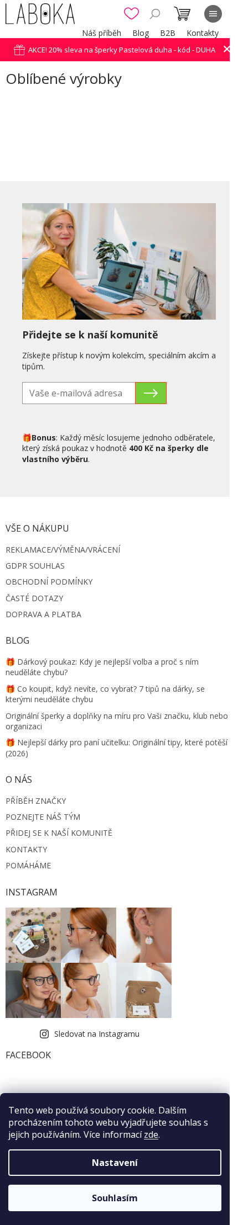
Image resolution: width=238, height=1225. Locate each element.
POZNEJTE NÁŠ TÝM (43, 817)
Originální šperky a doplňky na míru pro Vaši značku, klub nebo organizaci (117, 720)
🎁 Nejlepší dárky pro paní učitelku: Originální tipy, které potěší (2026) (116, 747)
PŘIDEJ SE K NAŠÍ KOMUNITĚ (59, 833)
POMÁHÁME (28, 865)
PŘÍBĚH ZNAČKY (36, 801)
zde (151, 1134)
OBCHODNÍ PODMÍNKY (49, 581)
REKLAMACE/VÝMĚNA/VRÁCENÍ (63, 549)
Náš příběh (101, 33)
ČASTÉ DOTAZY (34, 598)
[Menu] (213, 14)
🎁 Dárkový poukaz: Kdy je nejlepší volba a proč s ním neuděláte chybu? (102, 666)
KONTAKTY (26, 849)
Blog (140, 33)
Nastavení (115, 1163)
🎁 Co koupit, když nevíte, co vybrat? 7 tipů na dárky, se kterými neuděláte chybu (105, 693)
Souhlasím (115, 1198)
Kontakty (203, 33)
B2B (167, 33)
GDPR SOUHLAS (35, 565)
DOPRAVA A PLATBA (43, 614)
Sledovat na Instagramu (96, 1033)
